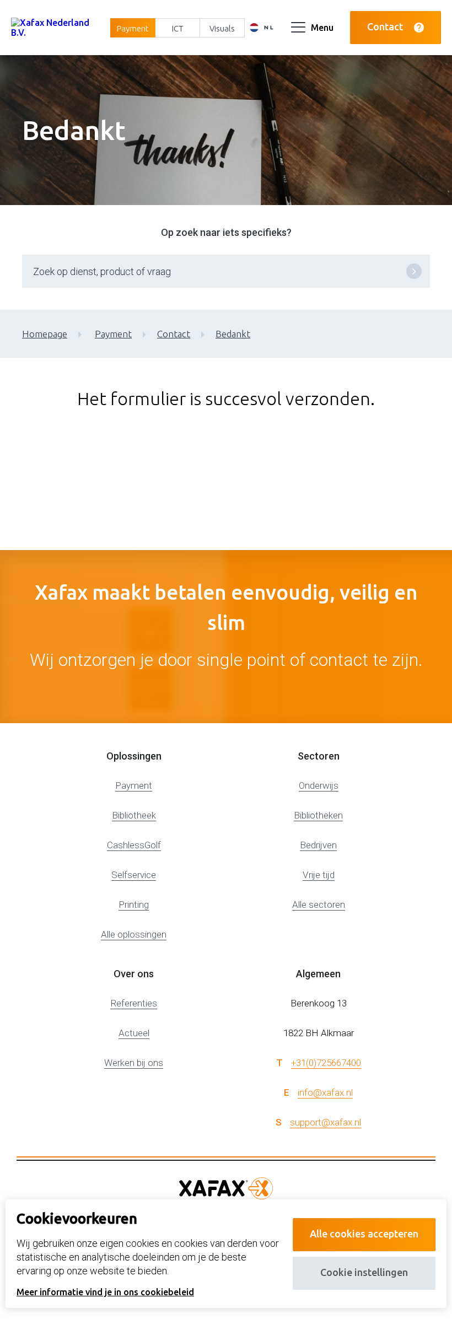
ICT (178, 28)
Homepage (44, 334)
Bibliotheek (134, 815)
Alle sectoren (318, 904)
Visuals (222, 28)
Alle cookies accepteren (364, 1233)
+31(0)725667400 (326, 1062)
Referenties (133, 1003)
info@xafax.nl (325, 1092)
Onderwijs (318, 785)
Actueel (134, 1032)
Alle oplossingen (133, 934)
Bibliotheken (318, 815)
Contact (385, 26)
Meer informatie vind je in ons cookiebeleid (105, 1292)
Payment (133, 28)
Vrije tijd (319, 874)
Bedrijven (318, 844)
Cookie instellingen (364, 1272)
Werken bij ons (133, 1062)
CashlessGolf (134, 844)
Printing (134, 904)
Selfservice (133, 874)
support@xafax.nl (325, 1122)
